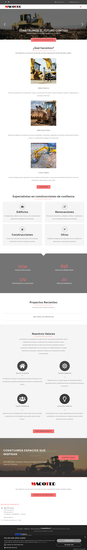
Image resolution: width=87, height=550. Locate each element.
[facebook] (5, 2)
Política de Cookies (48, 531)
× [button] (85, 537)
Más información (42, 542)
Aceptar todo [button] (69, 540)
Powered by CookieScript (79, 549)
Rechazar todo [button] (69, 544)
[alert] (43, 542)
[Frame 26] (13, 5)
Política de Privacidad (57, 528)
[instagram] (8, 2)
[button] (5, 544)
